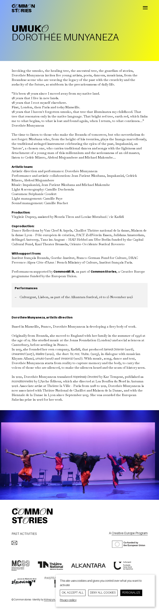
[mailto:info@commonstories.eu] (14, 543)
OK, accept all (73, 592)
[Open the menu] (145, 8)
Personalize (131, 592)
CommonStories (23, 8)
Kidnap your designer (55, 600)
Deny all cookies (103, 592)
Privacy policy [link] (68, 600)
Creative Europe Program (130, 533)
